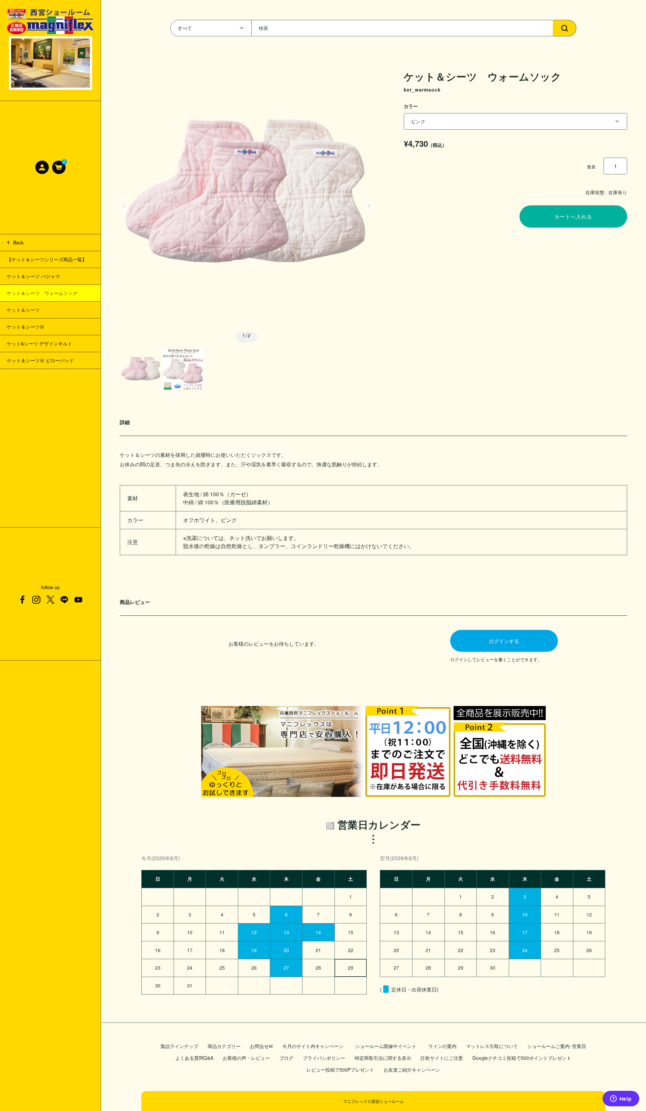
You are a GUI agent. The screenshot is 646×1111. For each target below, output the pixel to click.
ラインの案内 (442, 1046)
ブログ (286, 1057)
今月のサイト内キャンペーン (313, 1046)
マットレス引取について (492, 1046)
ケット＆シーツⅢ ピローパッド (40, 360)
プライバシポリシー (324, 1057)
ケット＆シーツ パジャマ (33, 276)
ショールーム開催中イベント (387, 1046)
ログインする (504, 640)
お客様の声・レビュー (246, 1057)
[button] (124, 206)
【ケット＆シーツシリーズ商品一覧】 (47, 259)
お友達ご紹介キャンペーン (412, 1069)
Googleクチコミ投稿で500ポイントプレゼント (521, 1057)
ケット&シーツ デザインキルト (39, 343)
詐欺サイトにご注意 (442, 1057)
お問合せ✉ (261, 1046)
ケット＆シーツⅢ (25, 326)
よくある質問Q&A (194, 1057)
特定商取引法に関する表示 (383, 1057)
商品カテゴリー (224, 1046)
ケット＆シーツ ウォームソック (42, 293)
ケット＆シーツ (23, 309)
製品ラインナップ (179, 1046)
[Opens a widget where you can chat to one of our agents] (620, 1099)
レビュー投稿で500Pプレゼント (340, 1069)
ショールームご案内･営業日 (556, 1046)
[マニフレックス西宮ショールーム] (50, 50)
